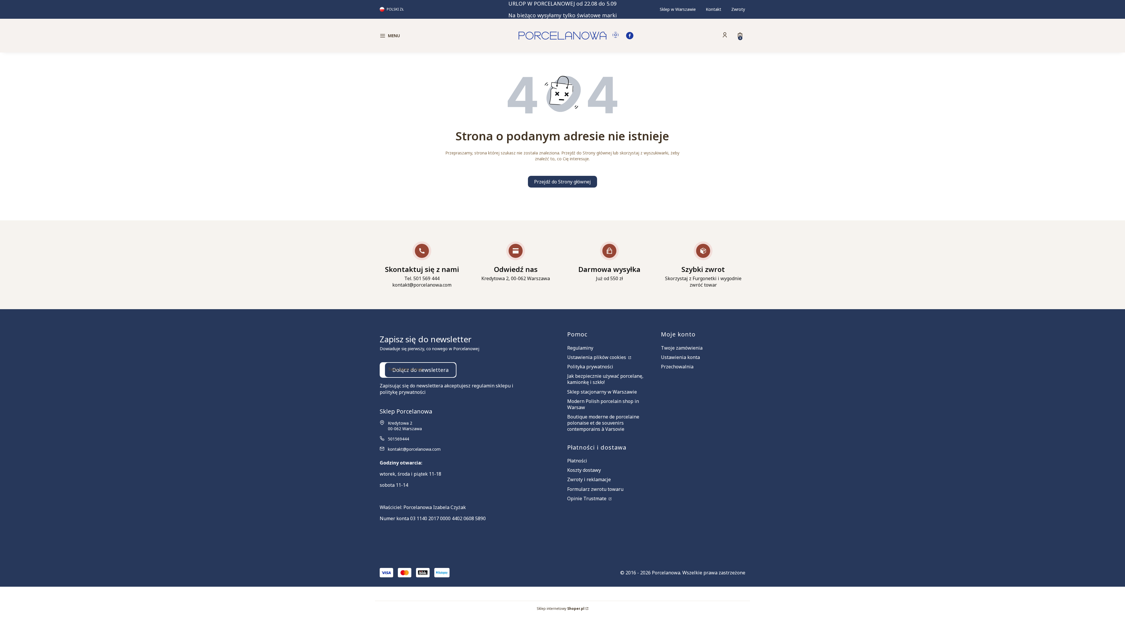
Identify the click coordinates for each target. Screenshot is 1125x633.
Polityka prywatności (590, 366)
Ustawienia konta (680, 357)
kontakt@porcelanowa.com (414, 449)
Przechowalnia (677, 366)
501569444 (398, 439)
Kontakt (713, 9)
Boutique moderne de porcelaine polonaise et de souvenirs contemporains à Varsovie (603, 423)
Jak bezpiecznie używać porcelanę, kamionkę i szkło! (605, 379)
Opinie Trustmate (587, 498)
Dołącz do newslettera (420, 369)
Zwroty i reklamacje (589, 479)
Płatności (577, 460)
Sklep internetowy (560, 608)
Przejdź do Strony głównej (562, 181)
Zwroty (738, 9)
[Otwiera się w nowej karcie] (615, 35)
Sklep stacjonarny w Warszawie (602, 392)
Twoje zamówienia (682, 348)
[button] (423, 36)
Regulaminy (580, 348)
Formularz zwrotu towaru (595, 489)
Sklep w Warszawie (678, 9)
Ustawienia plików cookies (597, 357)
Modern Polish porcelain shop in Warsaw (603, 404)
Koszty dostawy (584, 470)
